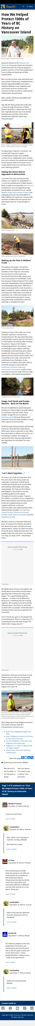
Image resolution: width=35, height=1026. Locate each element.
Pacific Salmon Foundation (17, 515)
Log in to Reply (10, 819)
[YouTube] (17, 1008)
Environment (17, 762)
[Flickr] (31, 1008)
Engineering (8, 762)
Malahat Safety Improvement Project (15, 192)
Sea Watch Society (8, 517)
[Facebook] (3, 1008)
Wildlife (25, 762)
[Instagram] (24, 1008)
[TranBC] (8, 6)
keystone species (7, 417)
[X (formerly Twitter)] (10, 1008)
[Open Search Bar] (23, 6)
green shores (28, 185)
